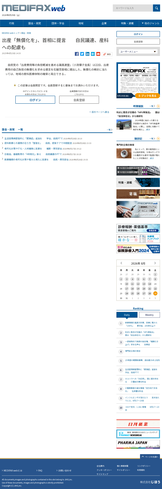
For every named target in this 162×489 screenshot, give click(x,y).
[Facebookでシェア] (77, 53)
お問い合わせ (65, 470)
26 (138, 293)
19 (138, 288)
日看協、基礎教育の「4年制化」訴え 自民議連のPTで (33, 154)
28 (150, 293)
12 (138, 283)
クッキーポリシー (104, 470)
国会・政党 (26, 33)
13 (144, 283)
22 (155, 288)
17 (127, 288)
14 (150, 283)
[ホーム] (33, 9)
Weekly (149, 314)
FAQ (40, 470)
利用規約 (141, 470)
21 (150, 288)
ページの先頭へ (151, 456)
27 (144, 293)
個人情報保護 (122, 465)
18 (132, 288)
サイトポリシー (123, 470)
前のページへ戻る (100, 111)
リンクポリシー (143, 465)
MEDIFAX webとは (13, 470)
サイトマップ (102, 474)
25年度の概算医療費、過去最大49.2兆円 (142, 360)
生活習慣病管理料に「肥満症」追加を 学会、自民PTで (33, 138)
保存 (109, 54)
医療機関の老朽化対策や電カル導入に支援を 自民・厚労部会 (36, 159)
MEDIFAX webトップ (10, 33)
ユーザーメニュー (129, 51)
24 (127, 293)
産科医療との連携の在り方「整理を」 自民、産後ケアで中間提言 (38, 143)
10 (127, 283)
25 (132, 293)
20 (144, 288)
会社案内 (100, 465)
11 (132, 283)
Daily (127, 314)
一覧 (109, 129)
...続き (147, 129)
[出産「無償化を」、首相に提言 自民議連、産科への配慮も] (93, 53)
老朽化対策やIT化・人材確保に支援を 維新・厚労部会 (33, 148)
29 (155, 293)
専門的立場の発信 (125, 144)
